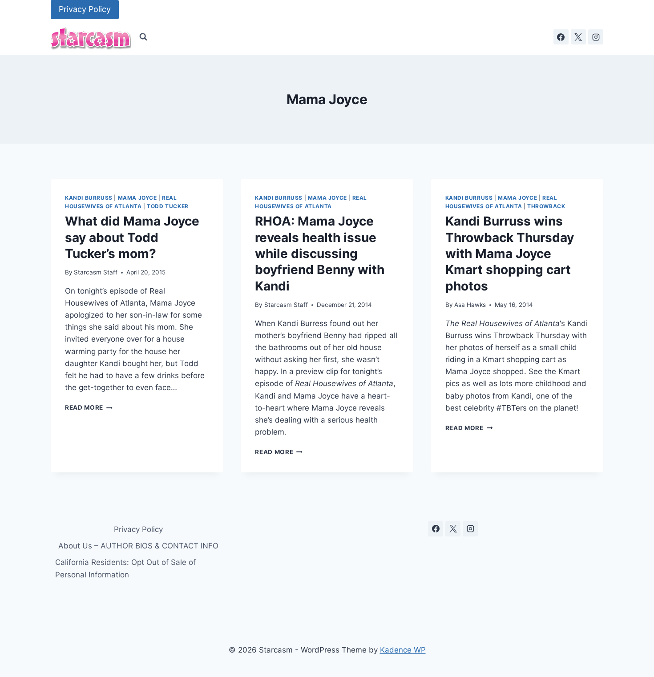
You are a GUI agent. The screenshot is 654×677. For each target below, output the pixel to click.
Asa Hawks (470, 304)
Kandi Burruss (89, 197)
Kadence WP (403, 649)
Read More (89, 407)
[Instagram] (595, 36)
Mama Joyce (137, 197)
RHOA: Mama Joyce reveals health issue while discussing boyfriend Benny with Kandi (319, 254)
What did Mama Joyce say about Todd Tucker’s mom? (132, 237)
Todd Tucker (168, 206)
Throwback (546, 206)
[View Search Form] (143, 37)
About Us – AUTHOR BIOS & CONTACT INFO (138, 545)
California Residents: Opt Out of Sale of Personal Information (125, 568)
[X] (578, 36)
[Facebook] (561, 36)
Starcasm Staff (95, 272)
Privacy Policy (85, 9)
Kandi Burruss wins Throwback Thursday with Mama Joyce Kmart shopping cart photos (509, 254)
